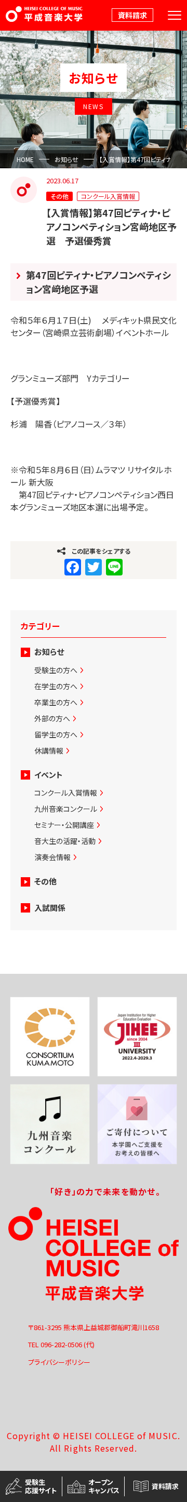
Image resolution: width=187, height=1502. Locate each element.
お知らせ (66, 159)
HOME (25, 159)
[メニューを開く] (174, 15)
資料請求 (132, 15)
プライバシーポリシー (59, 1362)
